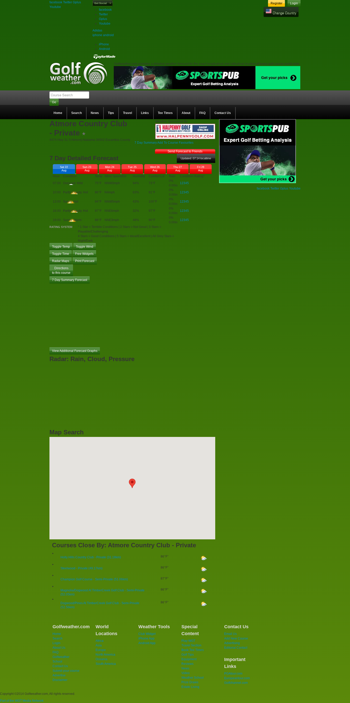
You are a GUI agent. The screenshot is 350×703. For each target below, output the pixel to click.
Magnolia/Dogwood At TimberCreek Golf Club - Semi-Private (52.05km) (102, 592)
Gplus (77, 2)
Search (76, 113)
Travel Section (191, 645)
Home (58, 113)
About (186, 113)
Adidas (97, 30)
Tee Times (165, 113)
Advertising (232, 643)
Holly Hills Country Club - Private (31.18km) (90, 557)
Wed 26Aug (155, 168)
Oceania (101, 659)
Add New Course (236, 638)
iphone (97, 35)
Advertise (59, 675)
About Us (59, 647)
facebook (55, 2)
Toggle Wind (84, 246)
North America (105, 654)
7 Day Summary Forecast (69, 280)
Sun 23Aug (87, 168)
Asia (99, 645)
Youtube (55, 7)
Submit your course (66, 671)
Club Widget (147, 634)
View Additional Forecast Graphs (74, 351)
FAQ (202, 113)
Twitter (67, 2)
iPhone (104, 44)
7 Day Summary (146, 142)
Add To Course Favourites (175, 142)
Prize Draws (189, 682)
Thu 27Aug (177, 168)
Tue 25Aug (132, 168)
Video (185, 673)
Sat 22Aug (64, 168)
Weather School (192, 677)
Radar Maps (60, 261)
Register (276, 3)
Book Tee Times (192, 650)
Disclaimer (60, 680)
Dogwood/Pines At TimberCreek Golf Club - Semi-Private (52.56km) (99, 605)
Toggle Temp (61, 246)
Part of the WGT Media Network (22, 700)
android (108, 35)
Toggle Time (60, 254)
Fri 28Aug (200, 168)
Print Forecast (84, 261)
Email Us (230, 634)
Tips (111, 113)
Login (294, 3)
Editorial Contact (235, 647)
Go (54, 102)
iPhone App (146, 638)
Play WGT (188, 641)
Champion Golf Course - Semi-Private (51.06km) (94, 579)
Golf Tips (187, 654)
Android (104, 49)
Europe (101, 650)
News (95, 113)
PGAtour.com (233, 673)
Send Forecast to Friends (185, 151)
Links (145, 113)
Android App (147, 643)
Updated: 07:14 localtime (196, 158)
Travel (127, 113)
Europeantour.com (237, 678)
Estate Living (190, 687)
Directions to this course (61, 270)
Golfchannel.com (236, 683)
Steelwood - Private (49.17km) (81, 568)
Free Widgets (84, 254)
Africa (100, 641)
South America (106, 664)
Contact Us (222, 113)
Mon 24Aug (109, 168)
